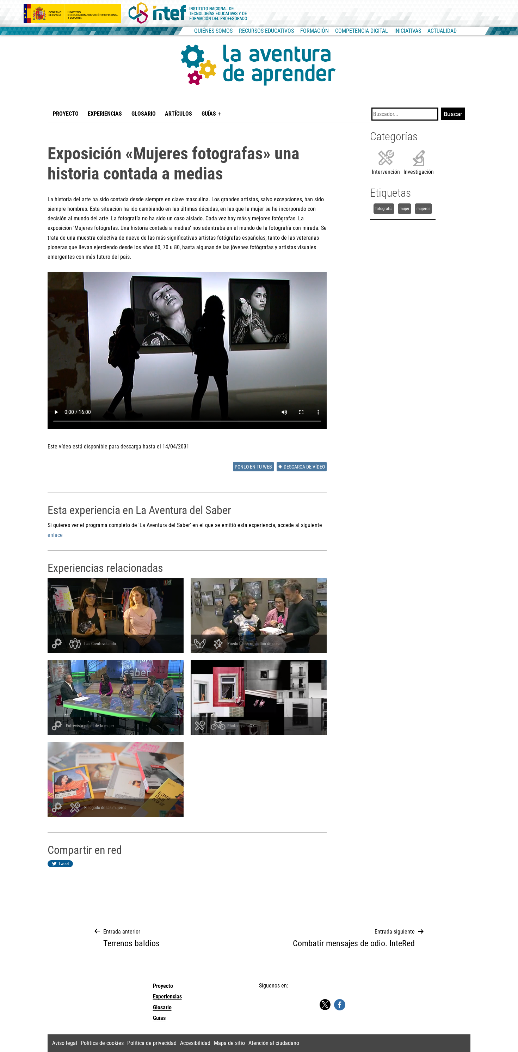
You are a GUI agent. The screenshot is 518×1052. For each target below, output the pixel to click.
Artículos (178, 113)
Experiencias (105, 113)
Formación (314, 30)
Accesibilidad (195, 1043)
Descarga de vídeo (304, 467)
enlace (55, 535)
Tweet (63, 863)
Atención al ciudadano (273, 1043)
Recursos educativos (266, 30)
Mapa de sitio (229, 1043)
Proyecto (66, 113)
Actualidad (442, 30)
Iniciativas (407, 30)
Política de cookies (102, 1043)
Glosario (143, 113)
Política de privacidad (152, 1043)
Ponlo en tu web (253, 467)
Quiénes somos (213, 30)
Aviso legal (64, 1043)
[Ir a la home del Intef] (187, 13)
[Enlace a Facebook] (339, 1004)
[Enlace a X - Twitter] (325, 1005)
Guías (209, 113)
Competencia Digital (361, 30)
